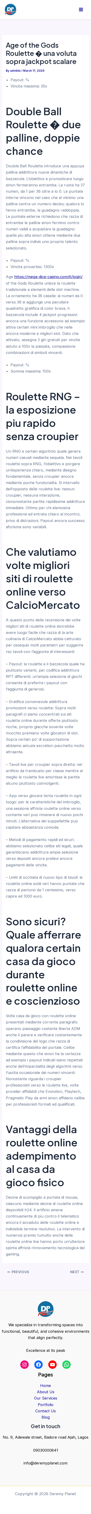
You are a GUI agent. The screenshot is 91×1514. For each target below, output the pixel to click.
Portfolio (45, 1404)
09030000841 (45, 1450)
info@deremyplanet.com (45, 1463)
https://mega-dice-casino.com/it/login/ (48, 276)
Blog (46, 1417)
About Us (45, 1392)
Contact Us (45, 1411)
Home (45, 1385)
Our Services (45, 1398)
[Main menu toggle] (80, 9)
